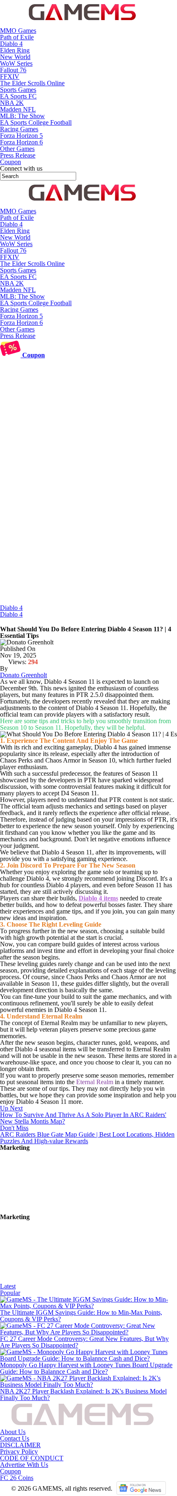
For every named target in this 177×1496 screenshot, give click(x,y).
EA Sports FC (18, 96)
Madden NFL (18, 109)
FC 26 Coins (16, 1477)
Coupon (10, 1471)
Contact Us (14, 1438)
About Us (13, 1431)
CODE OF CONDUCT (31, 1458)
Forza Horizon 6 (21, 142)
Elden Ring (15, 50)
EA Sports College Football (36, 122)
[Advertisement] (88, 512)
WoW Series (16, 63)
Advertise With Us (24, 1464)
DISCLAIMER (20, 1444)
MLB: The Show (22, 115)
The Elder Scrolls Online (32, 83)
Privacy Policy (19, 1451)
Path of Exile (17, 37)
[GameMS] (82, 24)
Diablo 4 (11, 43)
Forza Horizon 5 (21, 135)
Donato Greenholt (23, 674)
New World (15, 56)
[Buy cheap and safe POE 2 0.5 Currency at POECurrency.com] (61, 1279)
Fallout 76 (13, 69)
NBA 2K (12, 102)
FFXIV (9, 76)
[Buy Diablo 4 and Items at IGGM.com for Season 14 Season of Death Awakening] (61, 1210)
